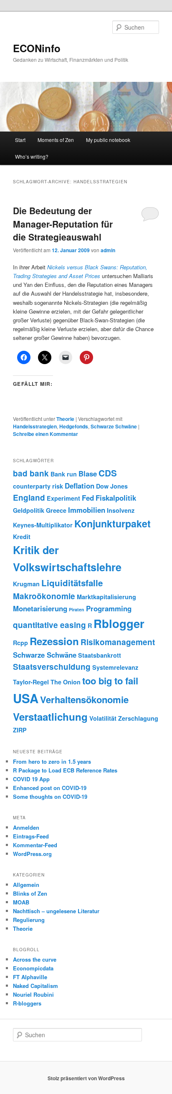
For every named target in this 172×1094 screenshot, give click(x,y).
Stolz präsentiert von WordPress (86, 1078)
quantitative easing (49, 625)
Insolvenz (120, 510)
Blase (87, 473)
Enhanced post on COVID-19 (49, 788)
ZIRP (20, 730)
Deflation (79, 486)
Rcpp (20, 642)
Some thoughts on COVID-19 (50, 796)
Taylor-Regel (31, 682)
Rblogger (119, 623)
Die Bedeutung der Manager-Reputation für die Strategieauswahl (63, 223)
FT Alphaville (30, 977)
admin (108, 250)
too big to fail (110, 680)
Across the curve (34, 959)
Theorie (65, 419)
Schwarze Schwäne (114, 426)
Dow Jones (112, 486)
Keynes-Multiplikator (43, 525)
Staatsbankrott (99, 655)
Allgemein (26, 885)
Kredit (21, 536)
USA (25, 698)
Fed (88, 498)
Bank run (64, 474)
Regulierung (29, 920)
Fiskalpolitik (116, 498)
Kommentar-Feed (35, 845)
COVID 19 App (31, 779)
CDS (108, 473)
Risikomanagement (118, 642)
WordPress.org (32, 854)
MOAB (21, 902)
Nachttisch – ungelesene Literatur (56, 911)
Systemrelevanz (115, 667)
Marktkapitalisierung (106, 597)
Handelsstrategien (35, 426)
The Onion (66, 682)
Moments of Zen (56, 139)
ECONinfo (37, 48)
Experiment (63, 498)
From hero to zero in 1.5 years (52, 761)
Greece (56, 510)
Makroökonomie (44, 596)
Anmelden (26, 827)
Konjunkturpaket (112, 523)
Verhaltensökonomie (84, 699)
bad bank (31, 473)
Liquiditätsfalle (72, 583)
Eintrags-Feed (31, 836)
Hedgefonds (73, 426)
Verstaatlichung (50, 716)
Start (20, 139)
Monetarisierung (40, 608)
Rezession (54, 641)
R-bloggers (27, 1003)
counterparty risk (38, 486)
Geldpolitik (28, 510)
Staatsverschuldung (52, 666)
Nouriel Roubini (33, 994)
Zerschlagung (138, 718)
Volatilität (102, 718)
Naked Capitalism (35, 986)
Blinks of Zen (30, 893)
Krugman (26, 584)
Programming (109, 608)
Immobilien (86, 510)
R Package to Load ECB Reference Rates (65, 770)
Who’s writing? (31, 156)
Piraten (76, 609)
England (29, 497)
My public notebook (108, 139)
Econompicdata (33, 968)
